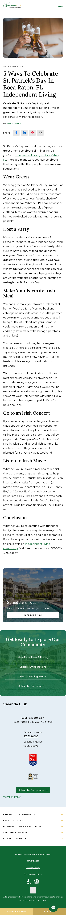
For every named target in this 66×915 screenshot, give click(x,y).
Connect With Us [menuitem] (14, 838)
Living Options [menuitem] (13, 820)
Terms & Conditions (33, 874)
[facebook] (16, 133)
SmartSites (14, 123)
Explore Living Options (33, 666)
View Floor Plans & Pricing (33, 657)
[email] (40, 133)
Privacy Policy (33, 867)
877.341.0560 (33, 861)
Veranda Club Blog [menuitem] (16, 832)
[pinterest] (32, 133)
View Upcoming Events (33, 676)
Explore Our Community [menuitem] (19, 814)
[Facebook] (33, 890)
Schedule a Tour (33, 615)
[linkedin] (24, 133)
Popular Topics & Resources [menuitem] (22, 826)
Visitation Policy (12, 797)
